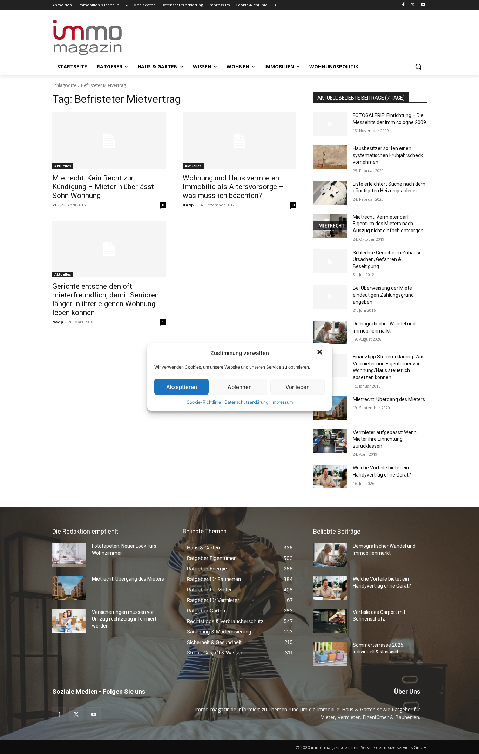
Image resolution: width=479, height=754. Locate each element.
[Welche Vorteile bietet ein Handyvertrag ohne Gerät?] (330, 476)
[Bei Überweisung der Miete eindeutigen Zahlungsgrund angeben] (330, 297)
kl (54, 204)
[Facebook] (403, 5)
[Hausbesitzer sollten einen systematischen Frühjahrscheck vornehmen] (330, 157)
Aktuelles (62, 166)
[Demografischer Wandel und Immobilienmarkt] (330, 332)
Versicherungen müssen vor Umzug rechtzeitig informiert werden (124, 619)
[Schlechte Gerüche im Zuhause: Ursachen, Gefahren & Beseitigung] (330, 261)
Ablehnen (240, 386)
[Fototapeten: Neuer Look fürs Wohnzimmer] (69, 555)
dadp (188, 204)
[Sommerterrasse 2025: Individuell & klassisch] (330, 654)
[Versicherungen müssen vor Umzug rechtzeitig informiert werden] (69, 621)
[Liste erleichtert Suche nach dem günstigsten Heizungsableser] (330, 193)
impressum (282, 402)
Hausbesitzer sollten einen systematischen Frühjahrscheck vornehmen (388, 155)
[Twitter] (413, 5)
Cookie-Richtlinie (204, 402)
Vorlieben (297, 386)
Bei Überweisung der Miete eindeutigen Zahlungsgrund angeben (383, 294)
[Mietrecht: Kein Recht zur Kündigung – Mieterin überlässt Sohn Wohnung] (109, 140)
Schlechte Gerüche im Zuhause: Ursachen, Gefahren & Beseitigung (388, 259)
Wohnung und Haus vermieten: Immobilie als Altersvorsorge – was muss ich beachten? (233, 187)
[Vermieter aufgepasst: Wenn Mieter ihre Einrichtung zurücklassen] (330, 441)
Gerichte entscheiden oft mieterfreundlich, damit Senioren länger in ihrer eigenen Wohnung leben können (105, 299)
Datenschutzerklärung (246, 402)
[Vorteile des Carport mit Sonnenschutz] (330, 621)
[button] (320, 353)
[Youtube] (423, 5)
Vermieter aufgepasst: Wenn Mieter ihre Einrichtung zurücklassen (385, 439)
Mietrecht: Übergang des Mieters (389, 399)
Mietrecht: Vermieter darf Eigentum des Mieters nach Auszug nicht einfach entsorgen (388, 223)
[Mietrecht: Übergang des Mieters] (69, 587)
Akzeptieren (181, 386)
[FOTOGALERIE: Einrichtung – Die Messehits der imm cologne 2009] (330, 124)
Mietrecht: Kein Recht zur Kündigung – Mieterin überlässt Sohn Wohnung (103, 187)
